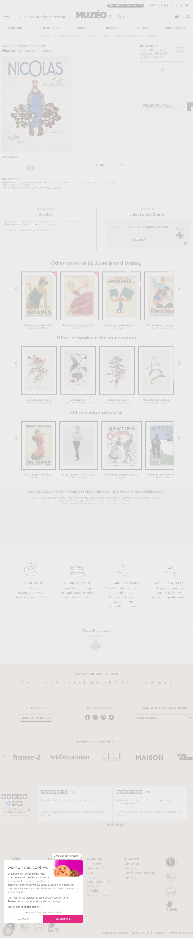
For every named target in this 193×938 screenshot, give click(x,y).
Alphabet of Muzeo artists (96, 674)
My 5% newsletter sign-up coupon (141, 875)
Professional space (125, 6)
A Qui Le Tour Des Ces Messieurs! (78, 476)
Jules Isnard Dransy (129, 36)
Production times (99, 881)
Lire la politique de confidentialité (24, 907)
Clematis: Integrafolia (156, 401)
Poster (84, 28)
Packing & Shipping (94, 888)
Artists (143, 28)
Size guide (94, 877)
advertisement (12, 224)
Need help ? (159, 6)
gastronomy (40, 224)
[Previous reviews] (35, 803)
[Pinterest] (104, 719)
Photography (50, 28)
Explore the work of (139, 233)
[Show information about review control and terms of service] (29, 809)
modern (45, 221)
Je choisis (23, 919)
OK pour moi (63, 919)
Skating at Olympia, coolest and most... (121, 476)
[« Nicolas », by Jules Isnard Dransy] (95, 643)
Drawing (113, 28)
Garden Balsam (117, 401)
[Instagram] (96, 719)
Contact (158, 932)
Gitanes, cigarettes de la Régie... (39, 326)
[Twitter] (112, 719)
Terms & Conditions (114, 932)
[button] (8, 931)
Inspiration (175, 28)
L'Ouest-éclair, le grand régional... (163, 326)
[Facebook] (88, 719)
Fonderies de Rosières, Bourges (121, 326)
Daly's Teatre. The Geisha (38, 476)
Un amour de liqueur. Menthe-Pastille (79, 326)
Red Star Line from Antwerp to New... (162, 476)
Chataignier (78, 401)
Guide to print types (97, 870)
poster (26, 221)
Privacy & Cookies (180, 932)
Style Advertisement (98, 36)
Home (44, 36)
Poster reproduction (66, 36)
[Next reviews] (190, 803)
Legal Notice (140, 932)
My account (133, 868)
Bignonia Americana (39, 401)
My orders (132, 863)
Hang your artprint (100, 895)
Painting (15, 28)
